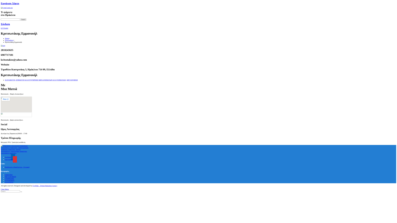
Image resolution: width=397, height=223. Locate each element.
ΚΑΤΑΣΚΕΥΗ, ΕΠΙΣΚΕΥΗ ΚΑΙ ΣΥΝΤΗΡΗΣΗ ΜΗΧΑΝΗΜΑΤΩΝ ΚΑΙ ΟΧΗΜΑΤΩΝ (35, 80)
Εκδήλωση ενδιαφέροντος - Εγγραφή (17, 167)
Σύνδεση (5, 24)
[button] (4, 28)
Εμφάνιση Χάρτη (10, 3)
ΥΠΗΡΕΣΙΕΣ (9, 178)
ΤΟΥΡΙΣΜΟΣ (9, 180)
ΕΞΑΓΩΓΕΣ (9, 182)
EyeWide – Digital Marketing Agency (45, 186)
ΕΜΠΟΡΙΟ (9, 175)
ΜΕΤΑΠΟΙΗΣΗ (72, 80)
